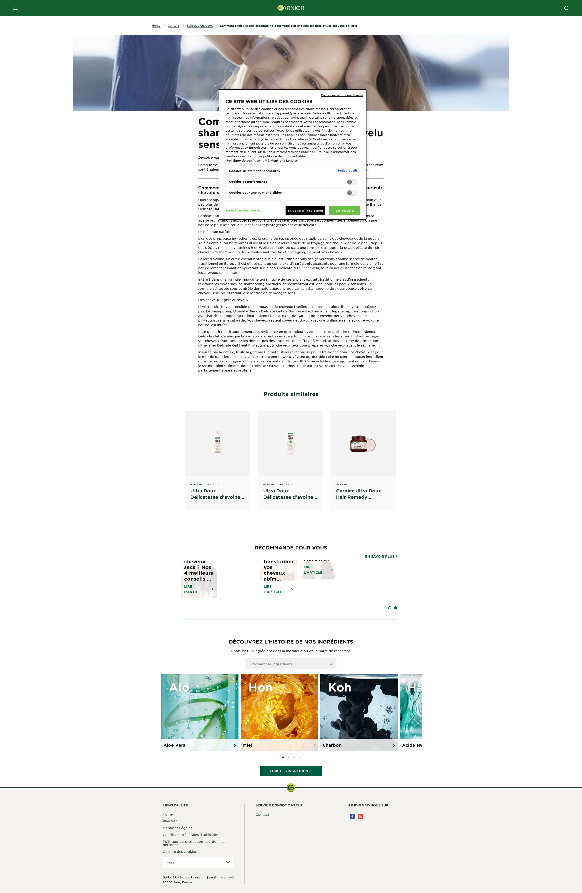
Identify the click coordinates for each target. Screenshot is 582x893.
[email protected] (220, 877)
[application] (198, 862)
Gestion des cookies (180, 851)
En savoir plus (380, 556)
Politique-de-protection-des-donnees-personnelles (195, 843)
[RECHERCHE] (566, 8)
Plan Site (170, 821)
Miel (247, 745)
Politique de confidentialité (248, 160)
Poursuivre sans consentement (342, 95)
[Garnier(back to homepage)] (291, 8)
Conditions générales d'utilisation (191, 835)
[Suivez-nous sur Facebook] (352, 817)
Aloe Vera (174, 745)
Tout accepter (344, 210)
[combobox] (291, 663)
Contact (262, 814)
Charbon (332, 745)
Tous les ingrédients (291, 771)
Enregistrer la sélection (305, 210)
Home (168, 814)
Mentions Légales (177, 828)
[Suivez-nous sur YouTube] (360, 817)
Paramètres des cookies (243, 210)
